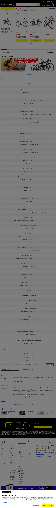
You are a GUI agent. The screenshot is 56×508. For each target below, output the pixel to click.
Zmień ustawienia (36, 505)
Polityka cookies (4, 502)
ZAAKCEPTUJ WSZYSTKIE (48, 505)
